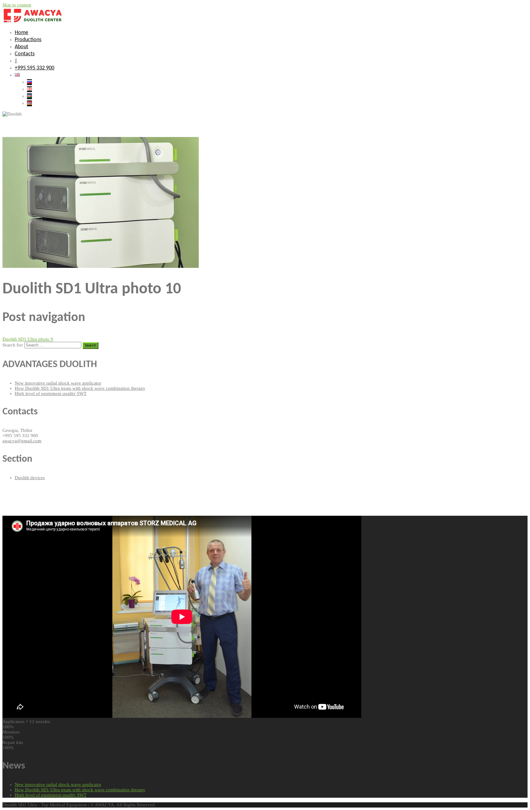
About (21, 47)
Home (21, 33)
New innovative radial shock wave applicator (58, 383)
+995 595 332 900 (34, 68)
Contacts (25, 54)
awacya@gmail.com (21, 440)
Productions (28, 40)
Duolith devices (30, 477)
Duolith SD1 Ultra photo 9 (27, 339)
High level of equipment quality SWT (50, 393)
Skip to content (16, 4)
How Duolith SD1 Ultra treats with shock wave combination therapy (80, 388)
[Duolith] (33, 21)
